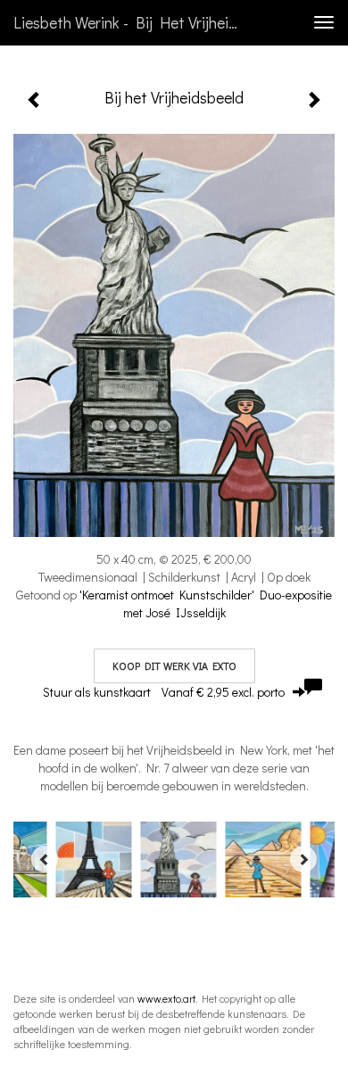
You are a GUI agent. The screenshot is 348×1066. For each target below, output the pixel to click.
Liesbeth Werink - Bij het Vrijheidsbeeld (133, 22)
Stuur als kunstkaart (164, 691)
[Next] (303, 859)
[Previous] (44, 859)
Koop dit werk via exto (174, 665)
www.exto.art (166, 998)
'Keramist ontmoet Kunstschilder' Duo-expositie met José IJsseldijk (205, 603)
